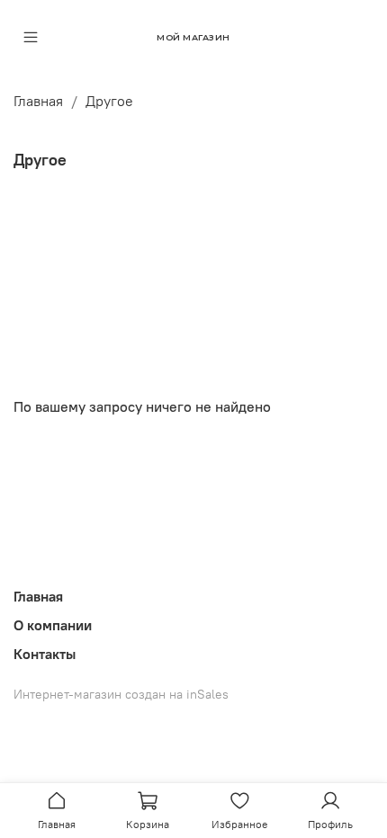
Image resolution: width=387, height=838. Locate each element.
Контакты (45, 654)
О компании (53, 625)
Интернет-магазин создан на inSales (121, 694)
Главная (38, 101)
